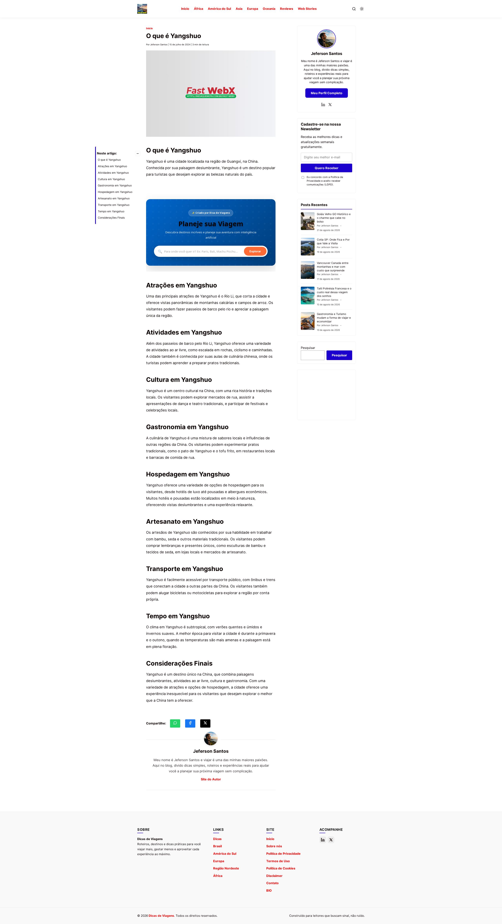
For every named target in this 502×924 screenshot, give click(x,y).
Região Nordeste (226, 868)
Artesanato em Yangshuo (114, 198)
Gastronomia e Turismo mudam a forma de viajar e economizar (334, 317)
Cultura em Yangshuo (111, 179)
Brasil (217, 846)
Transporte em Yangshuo (113, 204)
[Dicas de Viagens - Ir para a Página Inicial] (142, 9)
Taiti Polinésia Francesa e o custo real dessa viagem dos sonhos (334, 292)
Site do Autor (211, 779)
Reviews (286, 9)
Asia (239, 9)
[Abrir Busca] (354, 9)
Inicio (185, 9)
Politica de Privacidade (283, 854)
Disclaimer (274, 876)
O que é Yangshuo (109, 159)
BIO (269, 890)
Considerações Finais (111, 217)
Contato (272, 883)
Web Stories (307, 9)
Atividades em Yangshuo (113, 172)
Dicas (217, 839)
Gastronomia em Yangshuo (115, 185)
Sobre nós (274, 846)
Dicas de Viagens (161, 916)
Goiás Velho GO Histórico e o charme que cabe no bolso (334, 218)
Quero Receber (326, 168)
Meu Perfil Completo (326, 93)
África (198, 9)
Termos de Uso (278, 861)
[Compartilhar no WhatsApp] (175, 723)
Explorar (255, 251)
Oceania (269, 9)
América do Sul (219, 9)
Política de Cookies (280, 868)
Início (149, 28)
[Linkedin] (323, 105)
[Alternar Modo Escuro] (362, 9)
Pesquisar (308, 348)
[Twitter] (330, 105)
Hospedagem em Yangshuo (115, 191)
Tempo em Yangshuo (111, 211)
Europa (252, 9)
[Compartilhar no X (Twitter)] (205, 723)
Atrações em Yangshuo (112, 166)
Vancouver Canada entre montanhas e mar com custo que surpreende (332, 266)
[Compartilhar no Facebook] (190, 723)
